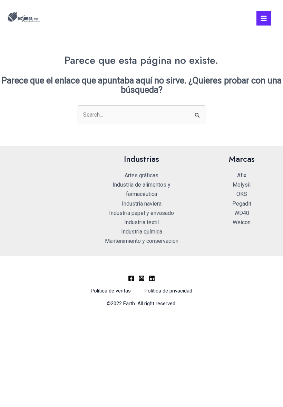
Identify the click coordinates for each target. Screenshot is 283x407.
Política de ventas (111, 291)
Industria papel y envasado (141, 213)
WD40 (241, 213)
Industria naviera (142, 203)
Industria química (141, 231)
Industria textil (141, 222)
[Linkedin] (152, 278)
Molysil (242, 184)
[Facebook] (131, 278)
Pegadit (241, 203)
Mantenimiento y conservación (141, 241)
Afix (241, 175)
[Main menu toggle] (263, 18)
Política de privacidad (168, 291)
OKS (241, 194)
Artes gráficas (141, 175)
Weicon (242, 222)
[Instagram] (141, 278)
